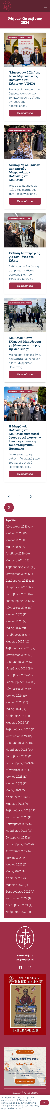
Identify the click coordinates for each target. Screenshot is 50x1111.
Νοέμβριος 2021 (16, 912)
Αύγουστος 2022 (17, 851)
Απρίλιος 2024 (15, 716)
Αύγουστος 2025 (17, 607)
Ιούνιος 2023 (14, 783)
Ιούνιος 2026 (14, 540)
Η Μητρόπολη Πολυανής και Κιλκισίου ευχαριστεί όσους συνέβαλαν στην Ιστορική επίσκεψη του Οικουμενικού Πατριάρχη (25, 437)
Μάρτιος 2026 (15, 560)
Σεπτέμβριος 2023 (18, 763)
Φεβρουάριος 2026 (18, 567)
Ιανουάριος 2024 (17, 736)
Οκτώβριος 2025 (17, 594)
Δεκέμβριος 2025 (17, 580)
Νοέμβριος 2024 (16, 668)
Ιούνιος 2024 (14, 702)
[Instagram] (29, 967)
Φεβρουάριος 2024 (18, 729)
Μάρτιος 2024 (15, 722)
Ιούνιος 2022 (14, 864)
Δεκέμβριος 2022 (17, 824)
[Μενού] (45, 6)
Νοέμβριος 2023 (16, 749)
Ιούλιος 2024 (14, 695)
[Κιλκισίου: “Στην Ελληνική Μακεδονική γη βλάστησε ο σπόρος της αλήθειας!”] (25, 315)
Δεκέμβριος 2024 (17, 662)
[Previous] (9, 497)
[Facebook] (20, 967)
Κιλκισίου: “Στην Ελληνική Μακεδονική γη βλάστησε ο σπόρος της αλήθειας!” (25, 343)
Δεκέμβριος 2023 (17, 743)
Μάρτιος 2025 (15, 641)
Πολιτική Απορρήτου (25, 1092)
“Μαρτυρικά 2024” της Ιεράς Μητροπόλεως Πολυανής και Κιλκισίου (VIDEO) (24, 77)
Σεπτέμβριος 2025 (18, 601)
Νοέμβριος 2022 (16, 830)
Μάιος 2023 (13, 790)
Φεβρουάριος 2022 (18, 891)
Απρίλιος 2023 (15, 797)
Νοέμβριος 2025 (16, 587)
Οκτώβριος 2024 (17, 675)
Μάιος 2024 (13, 709)
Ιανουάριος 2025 (16, 655)
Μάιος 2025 (13, 628)
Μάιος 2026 (13, 547)
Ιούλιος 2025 (14, 614)
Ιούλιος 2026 (14, 533)
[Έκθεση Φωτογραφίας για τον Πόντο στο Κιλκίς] (25, 230)
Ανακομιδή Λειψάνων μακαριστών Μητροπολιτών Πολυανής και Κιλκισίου (24, 172)
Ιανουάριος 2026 (17, 574)
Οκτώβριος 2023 (17, 756)
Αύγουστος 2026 (17, 526)
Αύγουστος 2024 (17, 689)
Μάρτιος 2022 (15, 885)
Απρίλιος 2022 (15, 878)
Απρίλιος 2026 (15, 553)
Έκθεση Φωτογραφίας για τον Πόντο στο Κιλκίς (24, 256)
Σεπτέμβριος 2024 (18, 682)
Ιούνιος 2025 (14, 621)
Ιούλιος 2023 (14, 776)
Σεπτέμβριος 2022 (18, 844)
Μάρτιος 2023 (15, 803)
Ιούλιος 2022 (14, 858)
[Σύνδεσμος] (7, 6)
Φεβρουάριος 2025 (18, 648)
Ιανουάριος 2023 (16, 817)
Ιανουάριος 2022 (16, 898)
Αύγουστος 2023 (17, 770)
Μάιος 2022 (13, 871)
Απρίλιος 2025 (15, 634)
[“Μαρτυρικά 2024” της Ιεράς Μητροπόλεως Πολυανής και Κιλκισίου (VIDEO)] (25, 50)
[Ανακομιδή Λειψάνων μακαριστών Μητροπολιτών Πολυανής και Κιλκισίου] (25, 142)
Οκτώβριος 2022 (17, 837)
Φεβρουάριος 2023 (18, 810)
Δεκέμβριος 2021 (17, 905)
